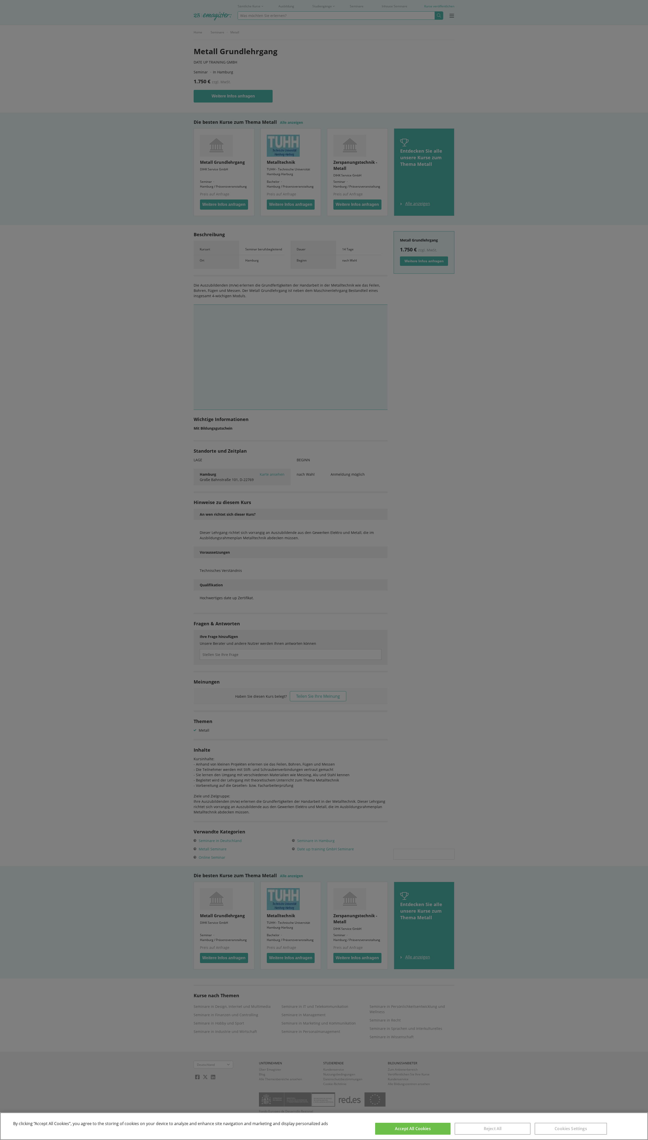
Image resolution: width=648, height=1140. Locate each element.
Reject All (493, 1128)
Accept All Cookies (413, 1128)
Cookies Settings (571, 1128)
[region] (324, 1126)
